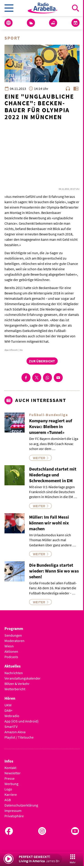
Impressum (13, 810)
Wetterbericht (14, 689)
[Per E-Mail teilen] (58, 377)
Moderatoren (14, 640)
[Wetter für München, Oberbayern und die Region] (31, 23)
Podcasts (11, 657)
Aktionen (11, 651)
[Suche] (75, 8)
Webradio (11, 716)
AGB (7, 800)
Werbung (11, 784)
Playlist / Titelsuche (19, 737)
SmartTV (10, 726)
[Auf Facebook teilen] (26, 377)
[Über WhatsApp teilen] (47, 377)
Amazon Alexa (15, 732)
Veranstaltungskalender (22, 678)
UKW (8, 705)
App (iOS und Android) (21, 721)
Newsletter (12, 773)
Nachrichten (13, 673)
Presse (9, 778)
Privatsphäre (14, 816)
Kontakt (10, 767)
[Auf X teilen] (36, 377)
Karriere (10, 794)
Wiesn (9, 646)
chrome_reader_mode (76, 88)
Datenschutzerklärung (21, 805)
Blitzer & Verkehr (17, 683)
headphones (68, 88)
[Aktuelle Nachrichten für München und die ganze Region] (8, 23)
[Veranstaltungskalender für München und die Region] (75, 23)
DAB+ (8, 710)
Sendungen (13, 635)
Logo (8, 789)
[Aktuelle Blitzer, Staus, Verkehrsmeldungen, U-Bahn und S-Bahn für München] (53, 23)
